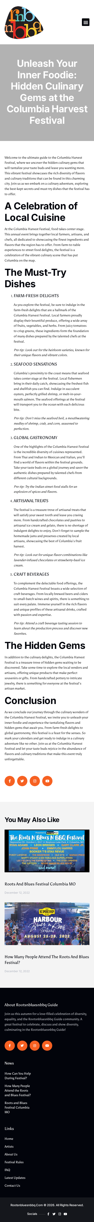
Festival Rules (14, 1162)
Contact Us (12, 1186)
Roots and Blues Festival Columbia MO (40, 884)
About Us (11, 1154)
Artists (9, 1147)
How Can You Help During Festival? (18, 1076)
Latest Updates (15, 1178)
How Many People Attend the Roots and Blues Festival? (18, 1090)
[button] (85, 22)
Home (9, 1139)
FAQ (7, 1170)
